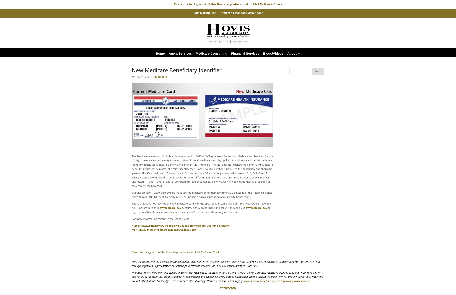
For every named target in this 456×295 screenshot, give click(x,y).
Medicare (161, 77)
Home (160, 53)
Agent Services (180, 53)
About (292, 53)
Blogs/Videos (273, 53)
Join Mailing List (205, 13)
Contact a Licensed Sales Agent (241, 13)
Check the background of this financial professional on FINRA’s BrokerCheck (228, 4)
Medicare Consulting (211, 53)
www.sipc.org (302, 281)
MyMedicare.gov (170, 208)
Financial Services (245, 53)
